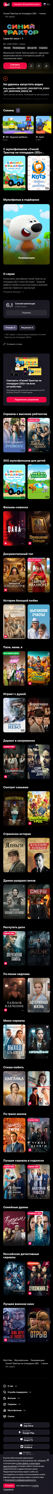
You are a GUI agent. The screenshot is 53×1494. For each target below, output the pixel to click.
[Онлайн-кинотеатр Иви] (7, 4)
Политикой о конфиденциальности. (20, 1480)
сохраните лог (39, 99)
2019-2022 (12, 44)
